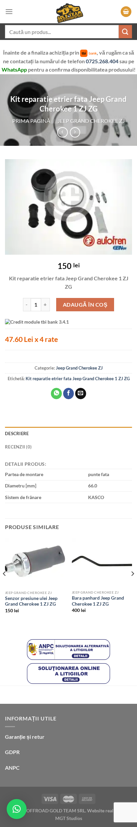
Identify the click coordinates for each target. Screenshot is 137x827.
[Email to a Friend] (80, 393)
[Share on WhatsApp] (56, 393)
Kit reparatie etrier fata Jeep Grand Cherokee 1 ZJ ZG (78, 378)
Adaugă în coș (85, 304)
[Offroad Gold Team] (68, 11)
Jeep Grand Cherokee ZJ (91, 121)
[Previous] (4, 587)
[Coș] (126, 11)
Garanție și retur (25, 736)
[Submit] (125, 31)
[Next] (132, 587)
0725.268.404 (102, 61)
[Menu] (9, 11)
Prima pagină (31, 121)
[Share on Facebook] (68, 393)
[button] (17, 809)
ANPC (12, 767)
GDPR (12, 752)
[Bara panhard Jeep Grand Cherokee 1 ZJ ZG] (102, 562)
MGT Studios (68, 818)
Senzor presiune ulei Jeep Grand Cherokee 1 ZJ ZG (31, 601)
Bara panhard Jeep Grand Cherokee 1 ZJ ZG (98, 601)
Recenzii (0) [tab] (18, 446)
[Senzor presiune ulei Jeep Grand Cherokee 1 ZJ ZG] (35, 562)
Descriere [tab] (17, 433)
